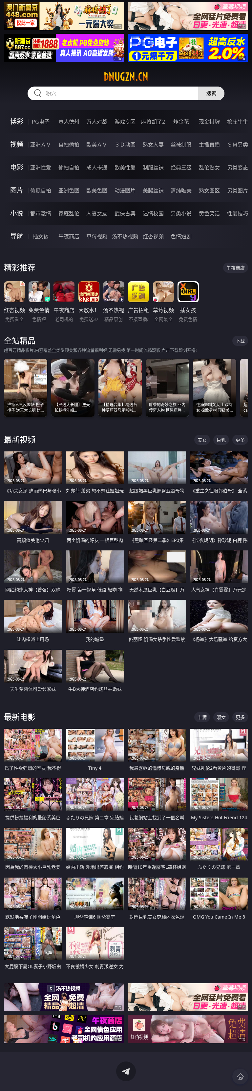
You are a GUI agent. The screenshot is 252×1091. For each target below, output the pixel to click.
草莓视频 (96, 236)
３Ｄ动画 (125, 144)
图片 (16, 190)
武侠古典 (125, 213)
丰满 (202, 717)
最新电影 (19, 716)
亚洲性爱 (40, 167)
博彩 (16, 121)
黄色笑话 (209, 213)
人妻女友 (96, 213)
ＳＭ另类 (237, 144)
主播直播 (209, 144)
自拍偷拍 (68, 144)
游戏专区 (125, 121)
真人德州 (68, 121)
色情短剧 (181, 236)
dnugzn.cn (126, 76)
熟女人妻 (153, 144)
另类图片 (237, 190)
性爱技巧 (237, 213)
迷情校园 (153, 213)
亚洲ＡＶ (40, 144)
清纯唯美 (181, 190)
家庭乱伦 (68, 213)
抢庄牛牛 (237, 121)
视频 (16, 144)
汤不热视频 (125, 236)
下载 (240, 341)
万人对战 (96, 121)
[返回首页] (240, 1076)
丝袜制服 (181, 144)
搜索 (211, 93)
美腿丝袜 (153, 190)
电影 (16, 167)
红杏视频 (153, 236)
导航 (16, 236)
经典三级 (181, 167)
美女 (202, 440)
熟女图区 (209, 190)
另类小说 (181, 213)
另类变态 (237, 167)
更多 (240, 440)
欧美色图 (96, 190)
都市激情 (40, 213)
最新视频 (19, 439)
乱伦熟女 (209, 167)
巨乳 (221, 440)
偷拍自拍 (68, 167)
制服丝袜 (153, 167)
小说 (16, 213)
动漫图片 (125, 190)
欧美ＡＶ (96, 144)
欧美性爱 (125, 167)
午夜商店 (68, 236)
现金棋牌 (209, 121)
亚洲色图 (68, 190)
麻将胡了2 (153, 121)
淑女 (221, 717)
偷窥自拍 (40, 190)
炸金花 (181, 121)
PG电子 (41, 121)
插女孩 (41, 236)
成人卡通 (96, 167)
